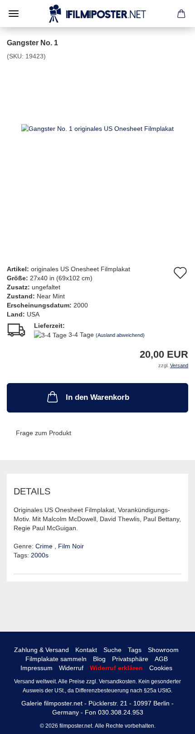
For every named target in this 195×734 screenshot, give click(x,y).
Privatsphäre (130, 658)
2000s (40, 555)
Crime (44, 546)
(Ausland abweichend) (120, 335)
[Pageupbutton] (170, 720)
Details (32, 491)
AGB (161, 658)
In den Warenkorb (97, 397)
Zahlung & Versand (41, 649)
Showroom (163, 649)
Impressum (36, 668)
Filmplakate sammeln (56, 658)
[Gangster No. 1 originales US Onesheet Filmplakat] (97, 128)
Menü (13, 13)
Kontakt (86, 649)
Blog (99, 658)
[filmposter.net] (97, 13)
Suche (112, 649)
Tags (134, 649)
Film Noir (71, 546)
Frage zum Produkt (43, 433)
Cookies (160, 668)
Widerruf (71, 668)
